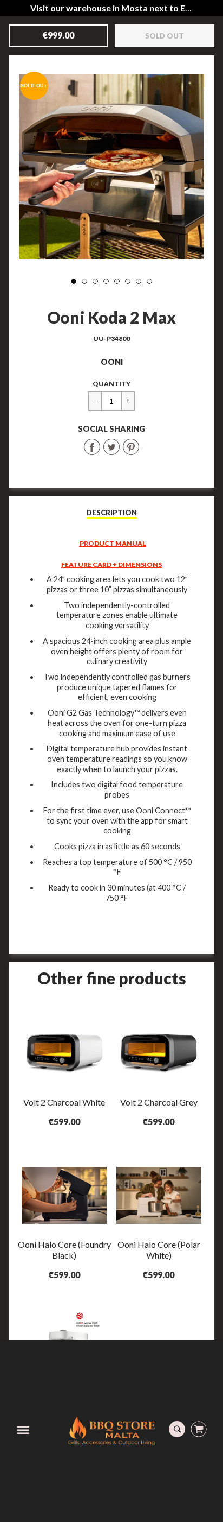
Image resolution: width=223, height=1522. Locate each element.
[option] (111, 166)
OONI (112, 362)
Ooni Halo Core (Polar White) (158, 1250)
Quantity (111, 384)
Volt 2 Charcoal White (64, 1102)
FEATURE (77, 564)
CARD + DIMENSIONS (127, 564)
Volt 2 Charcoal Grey (159, 1102)
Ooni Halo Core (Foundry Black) (64, 1250)
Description (112, 512)
